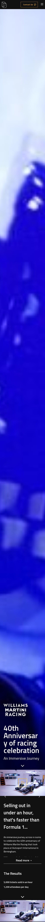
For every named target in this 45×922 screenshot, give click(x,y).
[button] (28, 917)
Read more (22, 860)
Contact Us (28, 4)
